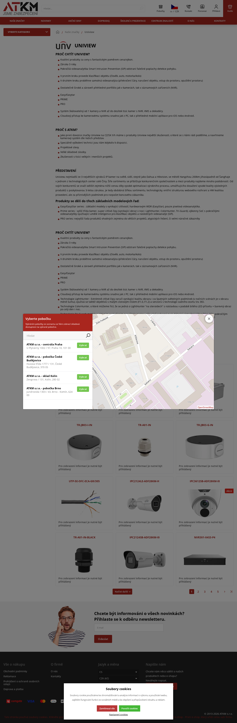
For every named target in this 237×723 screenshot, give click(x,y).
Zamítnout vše (107, 708)
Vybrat (83, 345)
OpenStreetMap (205, 407)
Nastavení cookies (118, 714)
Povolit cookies (129, 708)
